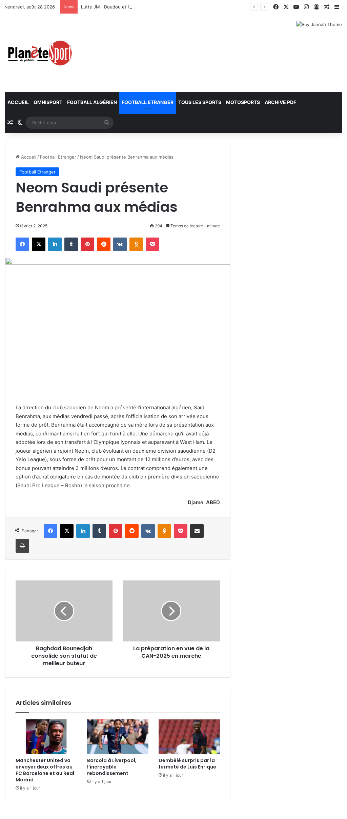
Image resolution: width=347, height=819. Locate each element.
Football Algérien (92, 102)
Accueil (18, 102)
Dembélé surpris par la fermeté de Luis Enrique (187, 763)
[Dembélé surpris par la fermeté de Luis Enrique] (189, 736)
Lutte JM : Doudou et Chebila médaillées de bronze (135, 6)
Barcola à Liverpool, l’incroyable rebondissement (112, 767)
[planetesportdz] (39, 53)
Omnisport (48, 102)
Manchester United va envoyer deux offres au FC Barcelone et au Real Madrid (45, 770)
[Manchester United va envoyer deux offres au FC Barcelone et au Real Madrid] (46, 736)
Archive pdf (280, 102)
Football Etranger (148, 102)
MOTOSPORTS (243, 102)
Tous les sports (199, 102)
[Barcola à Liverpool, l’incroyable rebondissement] (117, 736)
